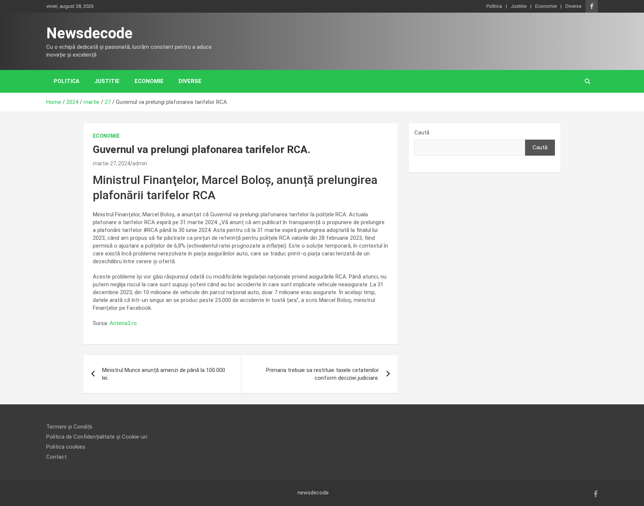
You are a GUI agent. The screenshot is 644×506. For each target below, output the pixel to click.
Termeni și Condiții (69, 426)
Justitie (519, 6)
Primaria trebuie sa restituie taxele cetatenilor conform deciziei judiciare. (322, 374)
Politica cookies (65, 446)
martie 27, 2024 (111, 163)
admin (139, 163)
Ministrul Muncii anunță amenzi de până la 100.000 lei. (163, 374)
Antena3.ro (123, 323)
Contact (56, 457)
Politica (494, 6)
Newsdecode (89, 33)
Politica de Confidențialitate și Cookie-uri (96, 436)
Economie (546, 6)
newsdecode (313, 492)
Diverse (573, 6)
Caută (421, 132)
